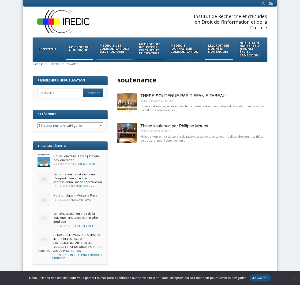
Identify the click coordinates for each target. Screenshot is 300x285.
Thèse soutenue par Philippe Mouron (175, 126)
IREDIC (55, 64)
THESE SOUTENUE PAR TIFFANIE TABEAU (183, 95)
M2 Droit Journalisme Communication (184, 48)
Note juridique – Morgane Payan (76, 195)
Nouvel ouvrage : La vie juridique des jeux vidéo (76, 158)
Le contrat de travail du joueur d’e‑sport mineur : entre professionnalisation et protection (77, 178)
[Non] (294, 278)
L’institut (47, 49)
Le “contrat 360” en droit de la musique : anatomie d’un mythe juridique (75, 217)
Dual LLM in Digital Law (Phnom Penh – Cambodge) (250, 49)
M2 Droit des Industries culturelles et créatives (150, 48)
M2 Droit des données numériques (219, 48)
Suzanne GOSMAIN (82, 186)
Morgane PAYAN (81, 199)
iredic (144, 101)
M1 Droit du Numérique (79, 48)
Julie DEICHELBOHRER (84, 226)
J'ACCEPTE (260, 278)
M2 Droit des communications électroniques (114, 48)
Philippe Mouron (83, 164)
